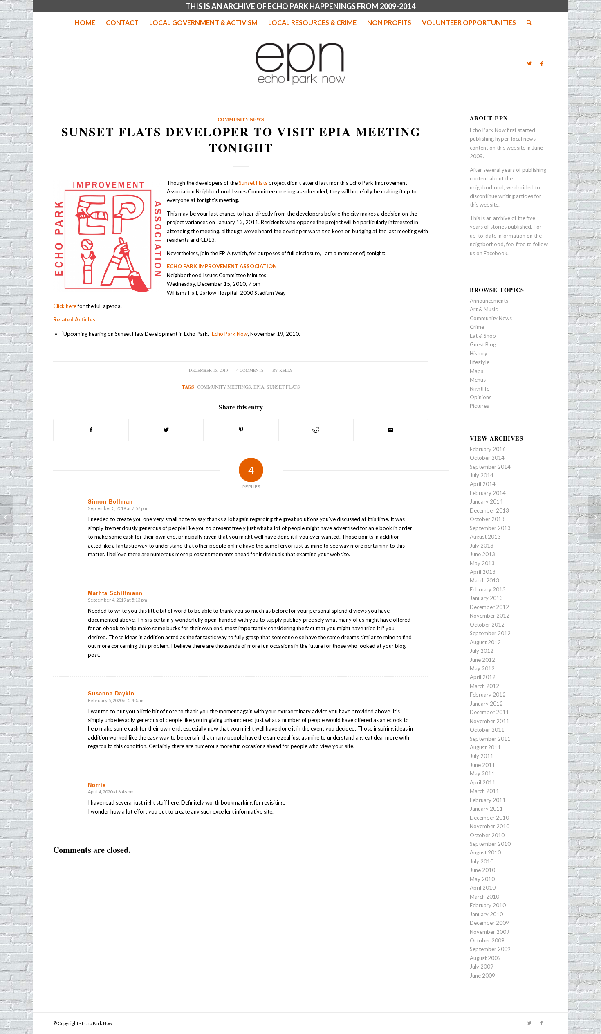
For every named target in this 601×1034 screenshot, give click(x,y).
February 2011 (488, 800)
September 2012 (490, 633)
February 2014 (488, 493)
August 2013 (485, 536)
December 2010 (489, 817)
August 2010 (485, 852)
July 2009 (481, 966)
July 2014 (481, 475)
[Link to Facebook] (542, 63)
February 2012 (488, 694)
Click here (64, 306)
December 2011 (489, 712)
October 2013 (487, 519)
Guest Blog (483, 344)
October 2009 (487, 940)
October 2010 (487, 835)
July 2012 (481, 650)
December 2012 (489, 607)
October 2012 (487, 624)
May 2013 (482, 563)
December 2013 (489, 510)
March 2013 (484, 580)
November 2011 (489, 721)
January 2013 (486, 598)
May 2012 (482, 668)
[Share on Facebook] (91, 430)
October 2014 (487, 457)
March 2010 (484, 896)
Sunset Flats (253, 183)
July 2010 (481, 861)
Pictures (479, 405)
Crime (477, 327)
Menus (478, 379)
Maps (476, 371)
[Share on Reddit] (316, 430)
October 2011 (487, 729)
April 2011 (483, 782)
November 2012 (489, 615)
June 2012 (482, 659)
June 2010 (482, 870)
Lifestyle (479, 362)
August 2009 (485, 958)
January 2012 (486, 703)
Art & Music (484, 309)
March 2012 (484, 686)
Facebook (495, 253)
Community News (241, 119)
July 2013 (481, 545)
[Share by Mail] (391, 430)
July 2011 (481, 756)
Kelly (286, 370)
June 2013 (482, 554)
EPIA (258, 387)
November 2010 (489, 826)
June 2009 (482, 975)
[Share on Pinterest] (241, 430)
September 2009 (490, 949)
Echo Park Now (230, 333)
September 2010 (490, 844)
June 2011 (482, 765)
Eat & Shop (483, 336)
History (478, 353)
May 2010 (482, 879)
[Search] (526, 22)
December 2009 (489, 922)
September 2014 (490, 466)
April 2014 (483, 484)
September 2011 (490, 738)
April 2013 (483, 572)
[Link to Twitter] (529, 63)
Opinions (480, 397)
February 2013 (488, 589)
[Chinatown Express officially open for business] (6, 517)
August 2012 (485, 642)
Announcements (489, 300)
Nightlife (479, 388)
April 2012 (483, 677)
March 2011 (484, 791)
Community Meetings (224, 387)
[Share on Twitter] (166, 430)
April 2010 (483, 887)
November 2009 (489, 931)
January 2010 (486, 914)
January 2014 (486, 501)
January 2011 (486, 808)
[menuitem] (85, 22)
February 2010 (488, 905)
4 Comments (250, 370)
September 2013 (490, 528)
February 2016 (488, 449)
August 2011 (485, 747)
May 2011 (482, 773)
